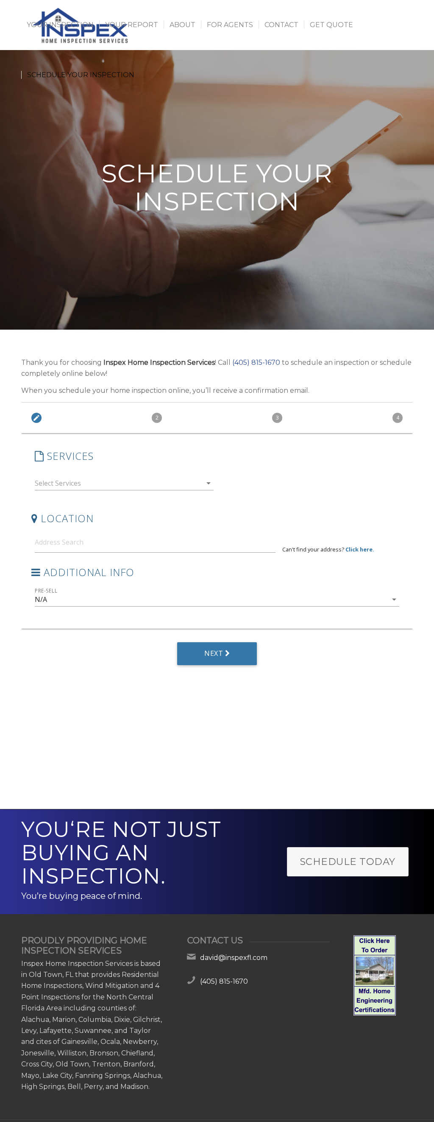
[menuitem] (60, 25)
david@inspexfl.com (233, 958)
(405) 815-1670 (256, 362)
